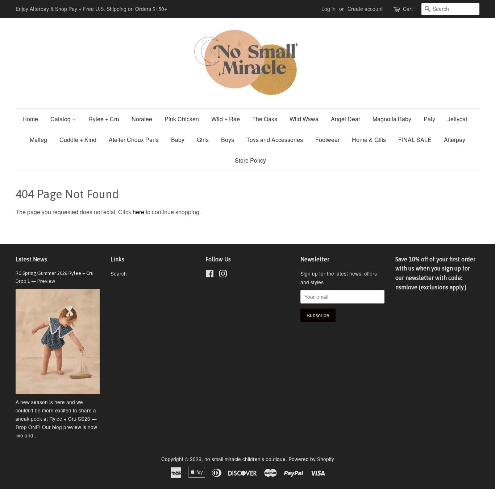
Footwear (327, 139)
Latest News (31, 259)
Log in (328, 8)
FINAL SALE (415, 139)
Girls (203, 139)
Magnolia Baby (392, 119)
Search (119, 273)
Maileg (38, 139)
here (138, 212)
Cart (408, 8)
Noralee (142, 119)
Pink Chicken (182, 119)
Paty (429, 119)
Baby (177, 139)
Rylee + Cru (103, 119)
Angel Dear (345, 119)
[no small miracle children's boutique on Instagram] (223, 274)
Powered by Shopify (311, 458)
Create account (365, 8)
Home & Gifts (369, 139)
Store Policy (250, 160)
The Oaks (264, 119)
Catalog (61, 119)
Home (30, 119)
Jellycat (457, 119)
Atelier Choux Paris (134, 139)
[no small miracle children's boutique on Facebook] (209, 274)
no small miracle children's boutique (245, 458)
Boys (227, 139)
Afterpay (454, 139)
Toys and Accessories (274, 139)
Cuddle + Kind (77, 139)
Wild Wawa (304, 119)
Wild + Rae (225, 119)
